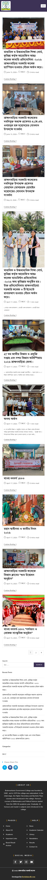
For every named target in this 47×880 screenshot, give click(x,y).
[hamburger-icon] (43, 6)
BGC (23, 72)
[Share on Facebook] (10, 767)
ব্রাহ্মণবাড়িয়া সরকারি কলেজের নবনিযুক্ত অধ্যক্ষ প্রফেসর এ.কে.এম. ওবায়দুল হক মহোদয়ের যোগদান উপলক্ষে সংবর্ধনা (22, 698)
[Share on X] (4, 767)
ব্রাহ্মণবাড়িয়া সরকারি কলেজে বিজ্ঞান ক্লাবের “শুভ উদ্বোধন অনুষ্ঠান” (20, 575)
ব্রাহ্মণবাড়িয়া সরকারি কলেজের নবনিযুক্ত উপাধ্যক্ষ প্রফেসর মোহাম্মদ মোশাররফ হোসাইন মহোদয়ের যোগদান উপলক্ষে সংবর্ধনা (20, 188)
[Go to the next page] (41, 652)
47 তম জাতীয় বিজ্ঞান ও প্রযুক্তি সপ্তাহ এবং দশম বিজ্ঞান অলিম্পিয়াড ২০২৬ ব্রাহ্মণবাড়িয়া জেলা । (23, 358)
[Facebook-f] (15, 862)
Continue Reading (10, 79)
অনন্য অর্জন (11, 419)
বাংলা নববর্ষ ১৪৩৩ (14, 478)
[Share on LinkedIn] (15, 767)
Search (5, 661)
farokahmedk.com (28, 877)
